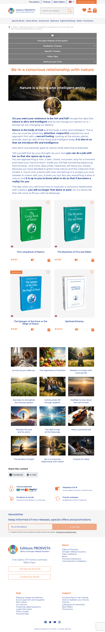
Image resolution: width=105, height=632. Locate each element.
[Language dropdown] (72, 2)
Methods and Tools (52, 62)
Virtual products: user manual (75, 597)
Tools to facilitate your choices (75, 600)
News (64, 556)
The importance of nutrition (52, 370)
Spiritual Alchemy (74, 321)
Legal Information (24, 609)
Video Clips (52, 56)
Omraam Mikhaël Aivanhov (74, 552)
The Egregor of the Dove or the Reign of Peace (30, 322)
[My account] (89, 11)
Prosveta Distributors (71, 559)
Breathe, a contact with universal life (81, 371)
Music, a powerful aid (81, 429)
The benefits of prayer (24, 459)
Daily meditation (69, 554)
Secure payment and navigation (30, 600)
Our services (21, 604)
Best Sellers (59, 2)
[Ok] (70, 10)
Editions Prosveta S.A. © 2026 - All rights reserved (52, 629)
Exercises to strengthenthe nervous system (24, 401)
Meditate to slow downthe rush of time (81, 401)
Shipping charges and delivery (29, 597)
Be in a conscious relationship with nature (52, 460)
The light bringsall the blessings (52, 430)
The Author (34, 2)
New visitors (21, 602)
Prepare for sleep (81, 459)
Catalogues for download (73, 604)
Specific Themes (52, 51)
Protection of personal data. (66, 532)
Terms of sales (22, 611)
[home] (52, 35)
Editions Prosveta (70, 549)
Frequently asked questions (28, 607)
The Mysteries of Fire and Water (74, 252)
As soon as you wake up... (24, 370)
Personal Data (22, 614)
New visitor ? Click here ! (86, 2)
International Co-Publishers (74, 561)
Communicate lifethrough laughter (52, 401)
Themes (46, 2)
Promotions (67, 609)
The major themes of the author (52, 41)
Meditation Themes (52, 46)
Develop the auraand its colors (24, 430)
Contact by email (29, 576)
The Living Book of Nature (30, 252)
